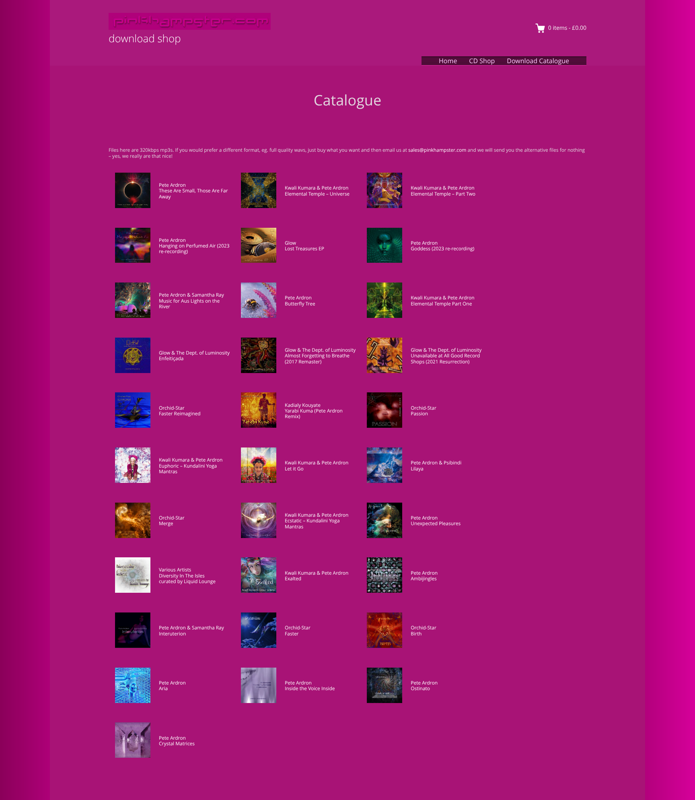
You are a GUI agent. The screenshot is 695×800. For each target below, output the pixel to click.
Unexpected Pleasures (436, 523)
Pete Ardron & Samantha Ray (191, 294)
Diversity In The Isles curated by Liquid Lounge (187, 578)
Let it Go (294, 468)
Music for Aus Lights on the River (189, 303)
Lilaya (417, 468)
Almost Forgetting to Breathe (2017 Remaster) (317, 358)
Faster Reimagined (180, 413)
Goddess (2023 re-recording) (442, 248)
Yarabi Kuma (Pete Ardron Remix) (314, 413)
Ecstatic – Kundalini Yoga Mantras (312, 523)
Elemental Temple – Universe (317, 193)
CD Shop (482, 60)
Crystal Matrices (177, 743)
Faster (291, 633)
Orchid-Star (172, 407)
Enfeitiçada (171, 358)
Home (448, 60)
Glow (290, 242)
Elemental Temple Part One (441, 303)
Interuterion (172, 633)
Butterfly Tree (300, 303)
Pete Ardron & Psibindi (436, 462)
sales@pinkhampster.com (437, 149)
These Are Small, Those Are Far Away (193, 193)
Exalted (293, 578)
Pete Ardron (172, 184)
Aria (163, 688)
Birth (416, 633)
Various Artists (175, 569)
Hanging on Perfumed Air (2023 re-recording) (194, 248)
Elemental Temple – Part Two (443, 193)
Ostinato (420, 688)
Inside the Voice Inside (310, 688)
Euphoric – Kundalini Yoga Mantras (188, 468)
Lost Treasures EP (304, 248)
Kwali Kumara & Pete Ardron (316, 187)
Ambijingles (424, 578)
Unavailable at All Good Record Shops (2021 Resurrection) (445, 358)
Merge (166, 523)
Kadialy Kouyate (303, 405)
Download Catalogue (538, 60)
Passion (419, 413)
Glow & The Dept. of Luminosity (194, 352)
